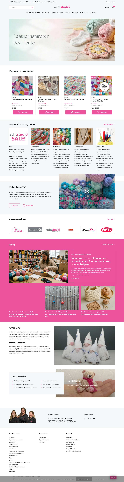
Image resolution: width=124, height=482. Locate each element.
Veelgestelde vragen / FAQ (16, 453)
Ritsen (86, 12)
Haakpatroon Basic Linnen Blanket (47, 100)
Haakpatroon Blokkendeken (22, 99)
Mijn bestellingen (44, 439)
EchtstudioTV (30, 205)
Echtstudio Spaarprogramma (17, 467)
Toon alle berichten (107, 244)
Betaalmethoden (13, 446)
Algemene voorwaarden (16, 439)
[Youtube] (94, 418)
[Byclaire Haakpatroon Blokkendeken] (22, 85)
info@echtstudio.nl (76, 451)
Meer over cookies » (99, 479)
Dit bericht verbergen (84, 479)
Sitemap (11, 458)
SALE (81, 12)
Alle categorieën (108, 124)
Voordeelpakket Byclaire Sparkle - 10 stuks (99, 100)
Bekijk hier (15, 205)
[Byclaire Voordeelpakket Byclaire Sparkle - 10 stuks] (101, 85)
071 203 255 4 (73, 449)
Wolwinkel (12, 471)
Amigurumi (67, 12)
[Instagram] (88, 418)
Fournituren (75, 12)
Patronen (53, 12)
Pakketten (60, 12)
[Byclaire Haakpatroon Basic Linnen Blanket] (48, 85)
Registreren (42, 437)
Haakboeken (45, 12)
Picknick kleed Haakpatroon (74, 99)
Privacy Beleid (13, 444)
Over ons (11, 437)
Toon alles (110, 219)
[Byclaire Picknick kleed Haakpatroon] (75, 85)
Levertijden (12, 449)
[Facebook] (85, 418)
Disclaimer (12, 442)
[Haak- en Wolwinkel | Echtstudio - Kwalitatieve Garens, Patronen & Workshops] (62, 7)
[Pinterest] (91, 418)
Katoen (11, 469)
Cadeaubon (93, 12)
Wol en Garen (30, 12)
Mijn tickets (42, 442)
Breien (11, 460)
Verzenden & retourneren (16, 451)
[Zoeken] (32, 7)
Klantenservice (110, 2)
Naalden (37, 12)
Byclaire (14, 97)
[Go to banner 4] (62, 40)
